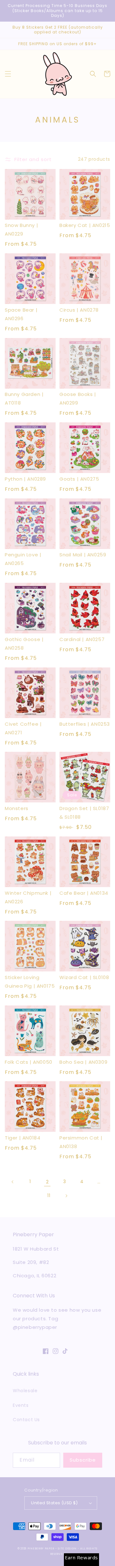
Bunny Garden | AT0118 (24, 398)
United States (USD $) (54, 1503)
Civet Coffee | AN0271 (23, 728)
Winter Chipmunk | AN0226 (28, 897)
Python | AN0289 (25, 479)
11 (48, 1195)
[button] (8, 74)
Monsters (16, 808)
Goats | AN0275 (79, 479)
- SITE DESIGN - (67, 1548)
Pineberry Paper (40, 1548)
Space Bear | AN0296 (21, 314)
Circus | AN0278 (79, 310)
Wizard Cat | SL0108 (84, 977)
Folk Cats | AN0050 (28, 1062)
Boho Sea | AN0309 (83, 1062)
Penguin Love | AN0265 (23, 559)
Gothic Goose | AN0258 (24, 643)
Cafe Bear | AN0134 (83, 893)
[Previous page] (13, 1182)
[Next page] (66, 1196)
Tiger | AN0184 (22, 1137)
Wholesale (25, 1390)
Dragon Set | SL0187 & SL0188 (84, 812)
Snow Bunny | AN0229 (21, 229)
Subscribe (83, 1460)
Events (21, 1405)
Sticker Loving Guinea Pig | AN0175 (30, 981)
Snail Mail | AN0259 (82, 554)
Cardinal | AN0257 (81, 639)
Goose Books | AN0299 (77, 398)
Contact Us (26, 1419)
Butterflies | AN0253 (84, 724)
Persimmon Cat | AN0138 (81, 1142)
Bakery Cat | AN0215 (84, 225)
